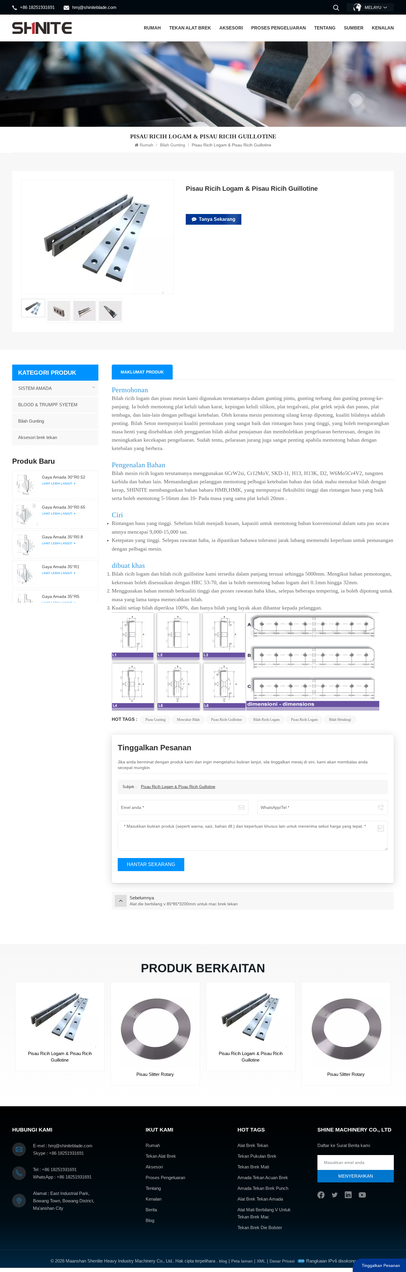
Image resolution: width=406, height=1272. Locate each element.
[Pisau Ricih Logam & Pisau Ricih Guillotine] (59, 1016)
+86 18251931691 (37, 7)
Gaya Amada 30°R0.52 (63, 477)
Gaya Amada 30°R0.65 (63, 506)
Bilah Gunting (172, 145)
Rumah (152, 27)
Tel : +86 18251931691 (55, 1169)
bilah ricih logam (266, 720)
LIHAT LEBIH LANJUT (57, 483)
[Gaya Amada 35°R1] (26, 574)
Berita (151, 1209)
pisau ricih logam (304, 720)
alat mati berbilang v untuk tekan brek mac (264, 1213)
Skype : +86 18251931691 (58, 1153)
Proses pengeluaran (278, 27)
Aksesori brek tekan (37, 437)
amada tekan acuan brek (262, 1177)
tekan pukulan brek (256, 1156)
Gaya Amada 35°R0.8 (62, 536)
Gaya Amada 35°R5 (60, 596)
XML (261, 1261)
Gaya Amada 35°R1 (60, 566)
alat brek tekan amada (260, 1198)
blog (223, 1261)
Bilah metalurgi (340, 720)
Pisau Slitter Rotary (155, 1074)
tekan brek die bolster (259, 1227)
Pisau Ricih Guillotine (226, 720)
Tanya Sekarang (217, 219)
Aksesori (231, 27)
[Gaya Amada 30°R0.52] (26, 484)
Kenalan (383, 27)
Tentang (325, 27)
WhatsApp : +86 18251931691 (62, 1176)
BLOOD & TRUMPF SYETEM (48, 404)
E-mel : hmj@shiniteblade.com (62, 1145)
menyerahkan (355, 1176)
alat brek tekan (252, 1145)
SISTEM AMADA (35, 388)
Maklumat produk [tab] (142, 372)
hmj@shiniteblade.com (94, 7)
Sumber (353, 27)
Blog (150, 1220)
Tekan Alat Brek (190, 27)
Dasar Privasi (282, 1261)
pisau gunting (155, 720)
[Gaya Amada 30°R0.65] (26, 514)
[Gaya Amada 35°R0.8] (26, 544)
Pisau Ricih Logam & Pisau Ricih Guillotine (178, 787)
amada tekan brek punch (262, 1188)
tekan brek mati (253, 1166)
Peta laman (242, 1261)
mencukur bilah (188, 720)
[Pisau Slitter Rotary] (155, 1026)
